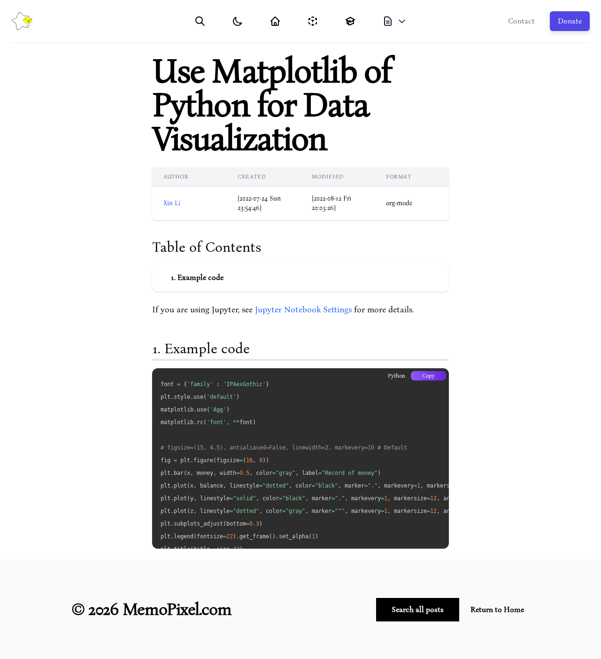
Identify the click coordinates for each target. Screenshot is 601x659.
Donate (570, 21)
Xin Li (171, 203)
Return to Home (497, 609)
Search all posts (418, 609)
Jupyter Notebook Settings (303, 309)
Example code (200, 277)
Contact (521, 21)
